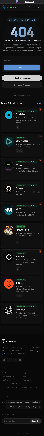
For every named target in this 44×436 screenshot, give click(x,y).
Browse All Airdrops (22, 85)
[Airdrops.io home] (9, 341)
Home (4, 372)
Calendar (26, 380)
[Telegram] (4, 360)
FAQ (24, 376)
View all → (38, 103)
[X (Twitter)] (9, 360)
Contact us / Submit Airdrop (30, 388)
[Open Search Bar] (29, 7)
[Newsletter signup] (20, 360)
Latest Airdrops (8, 376)
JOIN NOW (29, 2)
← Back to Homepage (22, 78)
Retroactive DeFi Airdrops (11, 383)
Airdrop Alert (27, 383)
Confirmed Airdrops (9, 387)
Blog (24, 372)
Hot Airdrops (6, 380)
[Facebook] (15, 360)
